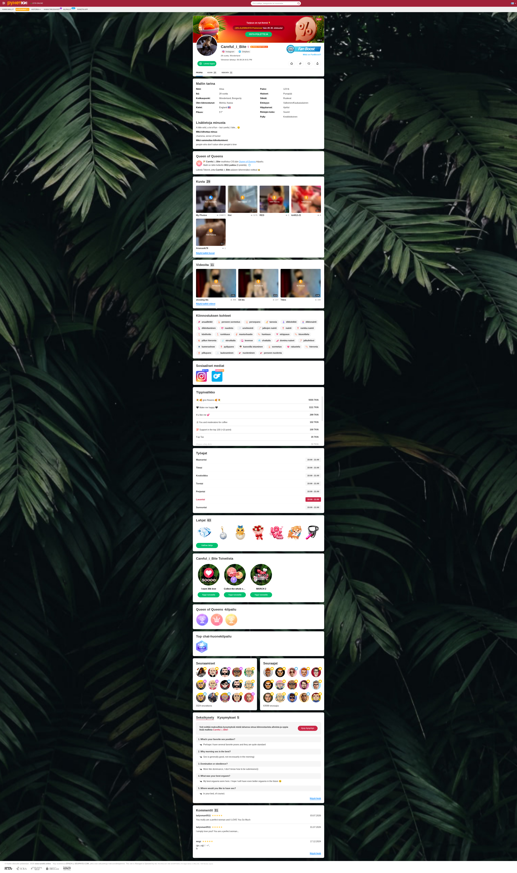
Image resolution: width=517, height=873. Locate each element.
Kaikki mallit (8, 9)
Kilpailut (67, 9)
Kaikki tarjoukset (52, 9)
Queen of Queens (247, 161)
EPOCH (69, 864)
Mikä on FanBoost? (312, 54)
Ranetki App (82, 9)
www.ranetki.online (43, 863)
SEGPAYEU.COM (82, 864)
